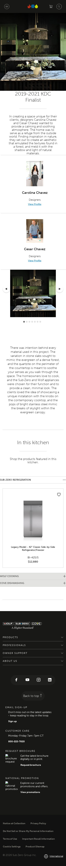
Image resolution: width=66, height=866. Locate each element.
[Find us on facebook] (16, 680)
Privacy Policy (38, 823)
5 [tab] (35, 322)
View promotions (30, 792)
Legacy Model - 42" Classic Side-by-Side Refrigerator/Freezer (33, 548)
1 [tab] (24, 322)
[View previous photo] (6, 289)
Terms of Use (10, 838)
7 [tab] (40, 322)
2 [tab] (27, 322)
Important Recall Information (38, 838)
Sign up (12, 721)
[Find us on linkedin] (50, 680)
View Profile (34, 204)
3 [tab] (29, 322)
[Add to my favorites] (59, 494)
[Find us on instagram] (38, 680)
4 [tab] (32, 322)
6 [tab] (37, 322)
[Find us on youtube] (27, 680)
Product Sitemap (35, 846)
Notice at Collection (14, 823)
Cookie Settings (11, 846)
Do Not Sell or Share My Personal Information (28, 831)
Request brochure (30, 765)
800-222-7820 (16, 741)
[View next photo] (59, 289)
